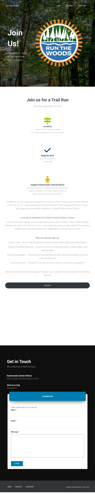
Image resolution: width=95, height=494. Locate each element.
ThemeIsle (85, 487)
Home (58, 6)
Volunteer (82, 6)
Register (69, 6)
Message (15, 432)
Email (13, 421)
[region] (47, 322)
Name (14, 410)
